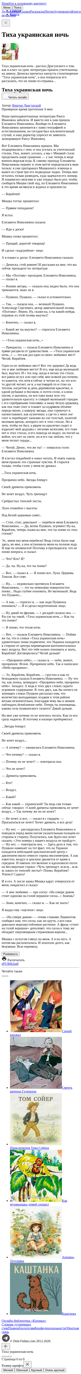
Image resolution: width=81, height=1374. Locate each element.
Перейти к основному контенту (24, 3)
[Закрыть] (6, 23)
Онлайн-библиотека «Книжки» (24, 1320)
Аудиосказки (11, 11)
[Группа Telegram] (6, 1341)
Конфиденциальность (50, 1328)
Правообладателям (21, 1328)
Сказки (25, 11)
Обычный (22, 1370)
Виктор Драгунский (26, 105)
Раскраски (37, 11)
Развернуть (10, 954)
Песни (49, 11)
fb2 (12, 964)
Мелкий (8, 1370)
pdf (16, 964)
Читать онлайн (17, 97)
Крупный (36, 1370)
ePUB (6, 964)
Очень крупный (54, 1370)
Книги (76, 11)
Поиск (17, 7)
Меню (7, 7)
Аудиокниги (62, 11)
